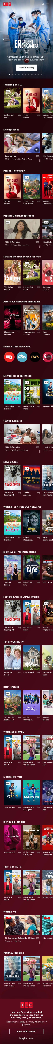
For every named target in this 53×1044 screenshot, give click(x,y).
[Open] (47, 4)
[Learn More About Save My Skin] (39, 160)
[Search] (41, 4)
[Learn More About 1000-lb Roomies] (39, 246)
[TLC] (7, 4)
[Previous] (4, 39)
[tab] (9, 74)
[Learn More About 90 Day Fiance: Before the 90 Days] (39, 942)
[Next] (49, 39)
